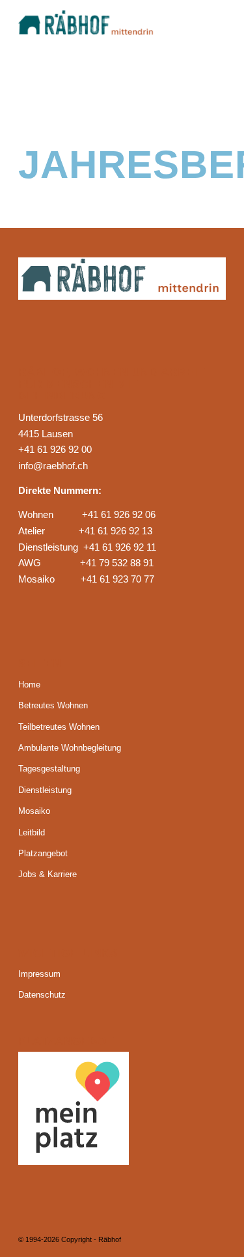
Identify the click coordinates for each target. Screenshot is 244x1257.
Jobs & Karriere (47, 874)
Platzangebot (43, 853)
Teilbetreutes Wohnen (59, 727)
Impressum (39, 974)
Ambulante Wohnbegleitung (69, 748)
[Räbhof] (101, 26)
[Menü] (208, 26)
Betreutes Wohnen (53, 705)
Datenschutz (42, 995)
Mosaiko (34, 811)
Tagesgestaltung (49, 768)
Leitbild (31, 832)
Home (29, 684)
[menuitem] (208, 26)
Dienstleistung (45, 790)
